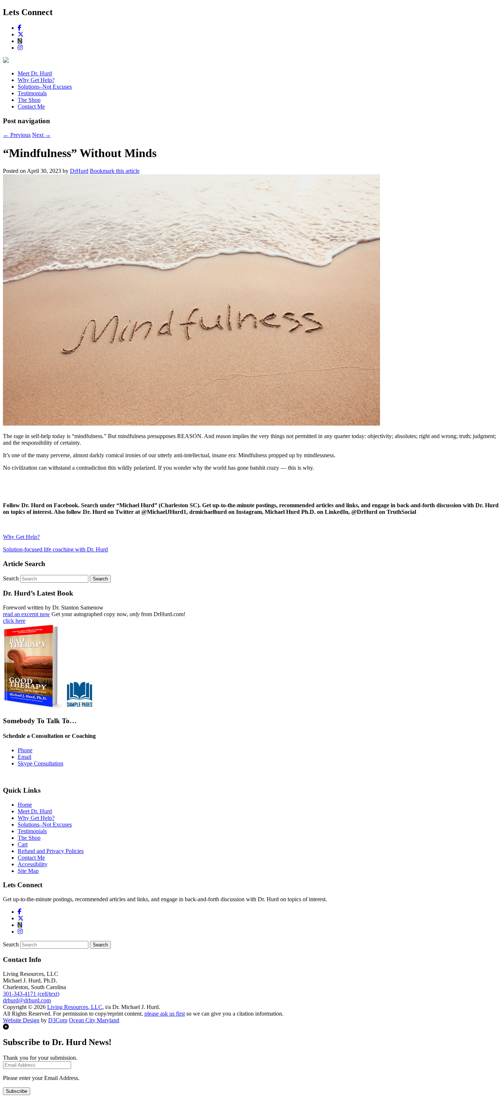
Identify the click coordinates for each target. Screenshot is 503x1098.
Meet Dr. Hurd (35, 73)
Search (11, 578)
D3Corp (57, 1020)
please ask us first (164, 1013)
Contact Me (31, 106)
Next (41, 135)
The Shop (29, 100)
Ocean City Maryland (94, 1020)
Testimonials (32, 93)
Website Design (21, 1020)
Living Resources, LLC (74, 1007)
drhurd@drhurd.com (27, 1000)
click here (14, 621)
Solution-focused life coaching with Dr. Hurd (55, 549)
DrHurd (79, 171)
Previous (17, 135)
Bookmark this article (115, 171)
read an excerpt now (26, 614)
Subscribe (16, 1091)
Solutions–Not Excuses (45, 86)
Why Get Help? (36, 80)
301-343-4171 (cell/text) (31, 994)
